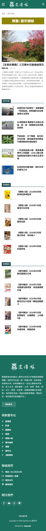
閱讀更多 (8, 404)
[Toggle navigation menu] (4, 4)
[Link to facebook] (4, 503)
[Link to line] (19, 503)
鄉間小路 (5, 68)
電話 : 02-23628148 (13, 472)
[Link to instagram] (14, 503)
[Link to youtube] (9, 503)
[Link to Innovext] (27, 526)
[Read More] (23, 46)
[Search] (43, 4)
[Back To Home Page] (23, 366)
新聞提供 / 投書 (11, 476)
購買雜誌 (9, 484)
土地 (4, 60)
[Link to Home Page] (23, 4)
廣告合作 (9, 480)
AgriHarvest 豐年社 (30, 520)
